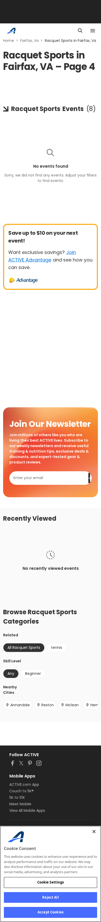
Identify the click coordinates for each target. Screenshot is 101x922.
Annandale (20, 705)
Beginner (33, 673)
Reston (47, 705)
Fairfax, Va (29, 40)
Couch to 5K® (21, 791)
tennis (56, 647)
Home (8, 40)
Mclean (72, 705)
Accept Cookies (50, 912)
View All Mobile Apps (27, 810)
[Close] (94, 831)
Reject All (50, 897)
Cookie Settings (50, 882)
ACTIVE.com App (24, 784)
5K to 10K (17, 797)
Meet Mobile (20, 804)
